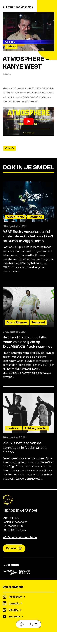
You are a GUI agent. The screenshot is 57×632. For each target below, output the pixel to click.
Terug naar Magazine (19, 7)
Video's (11, 46)
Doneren (11, 548)
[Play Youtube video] (28, 121)
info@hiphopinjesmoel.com (20, 537)
